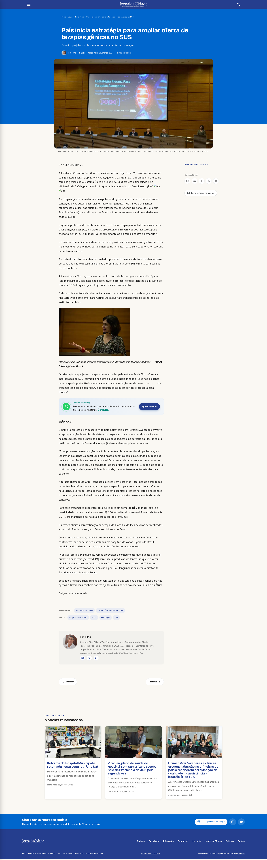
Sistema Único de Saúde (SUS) (110, 610)
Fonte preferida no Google (213, 822)
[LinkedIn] (96, 658)
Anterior (70, 681)
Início (63, 17)
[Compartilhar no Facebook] (202, 181)
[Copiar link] (216, 181)
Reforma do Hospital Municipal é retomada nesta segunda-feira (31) (72, 764)
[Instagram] (82, 658)
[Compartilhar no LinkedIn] (194, 181)
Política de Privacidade (150, 853)
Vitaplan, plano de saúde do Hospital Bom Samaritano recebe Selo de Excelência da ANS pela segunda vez (132, 768)
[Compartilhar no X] (209, 181)
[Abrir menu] (29, 4)
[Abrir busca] (238, 4)
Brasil (94, 617)
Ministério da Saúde (84, 610)
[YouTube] (241, 821)
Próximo (153, 681)
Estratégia (105, 617)
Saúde (70, 17)
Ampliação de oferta (78, 617)
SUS (116, 617)
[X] (89, 658)
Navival (241, 853)
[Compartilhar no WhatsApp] (187, 181)
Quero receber (149, 406)
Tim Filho (72, 52)
